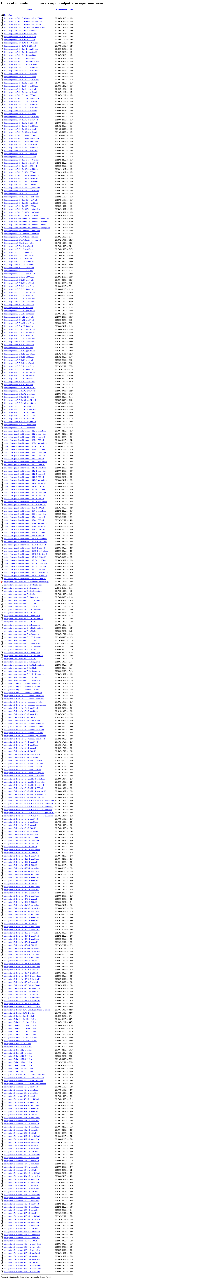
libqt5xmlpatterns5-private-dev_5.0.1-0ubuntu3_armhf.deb (26, 221)
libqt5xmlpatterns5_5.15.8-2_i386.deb (18, 385)
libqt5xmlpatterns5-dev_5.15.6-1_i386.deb (20, 157)
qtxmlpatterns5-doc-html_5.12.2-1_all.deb (20, 1019)
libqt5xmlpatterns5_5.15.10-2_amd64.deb (19, 388)
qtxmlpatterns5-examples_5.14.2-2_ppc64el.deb (22, 1173)
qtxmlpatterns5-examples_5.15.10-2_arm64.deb (22, 1235)
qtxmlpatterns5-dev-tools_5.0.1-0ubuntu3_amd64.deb (24, 696)
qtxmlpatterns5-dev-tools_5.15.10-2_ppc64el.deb (22, 976)
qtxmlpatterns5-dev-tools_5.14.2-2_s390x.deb (21, 911)
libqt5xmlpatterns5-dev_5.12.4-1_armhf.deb (20, 92)
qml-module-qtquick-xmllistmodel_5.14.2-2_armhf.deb (24, 474)
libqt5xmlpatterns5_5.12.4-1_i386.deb (18, 308)
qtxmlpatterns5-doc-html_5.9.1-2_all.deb (19, 1013)
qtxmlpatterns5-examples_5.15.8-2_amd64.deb (21, 1225)
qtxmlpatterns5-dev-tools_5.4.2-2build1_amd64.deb (23, 760)
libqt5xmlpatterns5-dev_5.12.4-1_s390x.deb (20, 101)
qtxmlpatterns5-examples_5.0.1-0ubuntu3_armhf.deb (24, 1078)
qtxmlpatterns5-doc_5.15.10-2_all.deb (18, 1068)
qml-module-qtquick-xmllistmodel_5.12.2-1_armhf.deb (24, 437)
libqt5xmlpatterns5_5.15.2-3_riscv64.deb (19, 354)
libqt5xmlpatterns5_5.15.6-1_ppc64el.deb (19, 372)
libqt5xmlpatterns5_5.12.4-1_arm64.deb (19, 302)
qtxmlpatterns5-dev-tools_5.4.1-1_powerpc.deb (22, 754)
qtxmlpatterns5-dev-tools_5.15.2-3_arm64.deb (21, 917)
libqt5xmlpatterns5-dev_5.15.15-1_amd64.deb (21, 197)
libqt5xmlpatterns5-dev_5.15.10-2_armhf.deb (21, 181)
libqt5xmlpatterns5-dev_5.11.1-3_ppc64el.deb (21, 61)
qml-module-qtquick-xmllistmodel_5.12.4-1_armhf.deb (24, 455)
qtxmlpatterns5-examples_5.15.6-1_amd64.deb (21, 1204)
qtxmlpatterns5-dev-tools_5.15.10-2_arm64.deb (22, 967)
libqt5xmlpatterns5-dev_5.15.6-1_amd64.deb (21, 148)
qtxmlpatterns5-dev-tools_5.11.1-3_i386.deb (20, 847)
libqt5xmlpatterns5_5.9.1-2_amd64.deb (19, 243)
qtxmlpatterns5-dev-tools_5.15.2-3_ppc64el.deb (22, 927)
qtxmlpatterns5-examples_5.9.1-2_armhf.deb (21, 1093)
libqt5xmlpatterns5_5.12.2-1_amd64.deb (19, 280)
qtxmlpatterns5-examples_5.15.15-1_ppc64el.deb (22, 1265)
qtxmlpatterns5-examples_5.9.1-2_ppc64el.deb (21, 1099)
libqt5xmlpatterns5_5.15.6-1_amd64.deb (19, 360)
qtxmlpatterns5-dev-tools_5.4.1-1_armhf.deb (20, 748)
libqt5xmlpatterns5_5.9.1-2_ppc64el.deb (19, 255)
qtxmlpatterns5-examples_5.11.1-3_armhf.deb (21, 1111)
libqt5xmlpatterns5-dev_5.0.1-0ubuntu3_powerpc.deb (24, 27)
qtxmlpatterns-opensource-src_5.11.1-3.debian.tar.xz (23, 600)
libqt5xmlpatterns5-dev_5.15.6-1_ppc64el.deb (21, 160)
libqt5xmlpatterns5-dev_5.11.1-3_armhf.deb (20, 55)
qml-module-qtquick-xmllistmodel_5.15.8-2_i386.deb (24, 536)
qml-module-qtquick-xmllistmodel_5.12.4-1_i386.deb (24, 459)
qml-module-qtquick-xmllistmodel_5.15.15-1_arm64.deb (25, 563)
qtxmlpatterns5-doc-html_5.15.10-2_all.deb (20, 1038)
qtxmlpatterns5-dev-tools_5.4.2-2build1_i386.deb (22, 770)
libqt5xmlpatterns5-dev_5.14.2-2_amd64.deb (21, 104)
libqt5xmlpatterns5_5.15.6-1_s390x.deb (19, 378)
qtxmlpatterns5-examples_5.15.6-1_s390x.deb (21, 1222)
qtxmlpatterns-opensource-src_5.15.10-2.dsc (20, 668)
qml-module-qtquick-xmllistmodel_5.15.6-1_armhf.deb (24, 517)
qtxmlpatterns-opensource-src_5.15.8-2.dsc (20, 659)
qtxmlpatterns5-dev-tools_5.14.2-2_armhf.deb (21, 899)
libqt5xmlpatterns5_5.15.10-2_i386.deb (19, 397)
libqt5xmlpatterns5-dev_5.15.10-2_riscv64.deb (21, 191)
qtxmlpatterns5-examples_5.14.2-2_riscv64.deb (22, 1176)
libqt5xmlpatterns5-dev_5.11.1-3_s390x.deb (20, 64)
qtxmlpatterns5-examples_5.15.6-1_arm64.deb (21, 1207)
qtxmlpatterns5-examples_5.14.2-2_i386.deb (20, 1170)
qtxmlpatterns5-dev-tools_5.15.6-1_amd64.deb (21, 936)
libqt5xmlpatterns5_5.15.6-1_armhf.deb (19, 366)
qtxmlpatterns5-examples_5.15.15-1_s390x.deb (22, 1272)
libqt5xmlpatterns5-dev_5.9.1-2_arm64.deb (20, 34)
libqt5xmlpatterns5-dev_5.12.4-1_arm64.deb (20, 89)
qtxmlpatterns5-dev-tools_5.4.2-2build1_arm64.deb (23, 763)
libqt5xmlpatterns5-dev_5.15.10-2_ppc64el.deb (22, 188)
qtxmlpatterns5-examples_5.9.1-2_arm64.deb (21, 1090)
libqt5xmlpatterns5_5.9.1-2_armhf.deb (18, 249)
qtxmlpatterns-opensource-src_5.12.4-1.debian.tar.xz (23, 619)
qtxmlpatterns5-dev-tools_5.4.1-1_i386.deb (20, 751)
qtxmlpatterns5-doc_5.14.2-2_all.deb (18, 1056)
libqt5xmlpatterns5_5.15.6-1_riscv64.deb (19, 375)
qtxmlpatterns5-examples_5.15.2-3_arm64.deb (21, 1185)
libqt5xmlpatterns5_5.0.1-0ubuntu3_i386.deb (21, 237)
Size (71, 9)
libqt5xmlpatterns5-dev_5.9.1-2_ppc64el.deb (21, 43)
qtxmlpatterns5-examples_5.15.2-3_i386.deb (20, 1192)
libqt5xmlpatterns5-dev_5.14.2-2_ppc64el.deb (21, 117)
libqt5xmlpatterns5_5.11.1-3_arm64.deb (19, 265)
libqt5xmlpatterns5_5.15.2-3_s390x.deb (19, 357)
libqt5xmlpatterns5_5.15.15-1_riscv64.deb (20, 425)
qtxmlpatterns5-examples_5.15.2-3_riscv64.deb (22, 1198)
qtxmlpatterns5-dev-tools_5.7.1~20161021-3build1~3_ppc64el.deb (29, 813)
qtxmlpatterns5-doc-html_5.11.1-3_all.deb (19, 1016)
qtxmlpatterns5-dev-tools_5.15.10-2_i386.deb (21, 973)
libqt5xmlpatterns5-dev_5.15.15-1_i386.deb (20, 206)
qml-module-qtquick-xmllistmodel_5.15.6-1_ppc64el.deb (25, 523)
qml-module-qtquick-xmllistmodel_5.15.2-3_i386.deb (24, 499)
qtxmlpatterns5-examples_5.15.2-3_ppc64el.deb (22, 1195)
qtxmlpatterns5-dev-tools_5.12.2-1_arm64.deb (21, 859)
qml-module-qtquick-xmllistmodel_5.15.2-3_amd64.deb (25, 489)
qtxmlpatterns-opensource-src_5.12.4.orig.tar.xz (22, 625)
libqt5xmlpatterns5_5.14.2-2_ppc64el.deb (19, 329)
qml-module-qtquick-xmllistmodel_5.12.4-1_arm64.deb (25, 452)
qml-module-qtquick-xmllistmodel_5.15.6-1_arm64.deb (25, 514)
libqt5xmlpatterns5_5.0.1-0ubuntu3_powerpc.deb (22, 240)
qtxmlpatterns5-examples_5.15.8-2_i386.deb (20, 1228)
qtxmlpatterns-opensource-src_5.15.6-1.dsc (20, 650)
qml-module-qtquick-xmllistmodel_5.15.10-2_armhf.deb (25, 545)
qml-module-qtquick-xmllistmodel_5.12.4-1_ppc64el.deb (25, 462)
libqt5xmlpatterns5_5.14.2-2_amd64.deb (19, 317)
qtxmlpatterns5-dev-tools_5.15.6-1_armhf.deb (21, 942)
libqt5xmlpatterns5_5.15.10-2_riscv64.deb (20, 403)
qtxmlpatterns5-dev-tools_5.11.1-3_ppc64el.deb (22, 850)
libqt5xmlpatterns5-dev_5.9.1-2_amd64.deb (20, 30)
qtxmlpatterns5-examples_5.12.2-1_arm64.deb (21, 1127)
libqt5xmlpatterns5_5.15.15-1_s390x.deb (19, 428)
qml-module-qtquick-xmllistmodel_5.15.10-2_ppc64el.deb (26, 551)
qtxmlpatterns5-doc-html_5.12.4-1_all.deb (20, 1022)
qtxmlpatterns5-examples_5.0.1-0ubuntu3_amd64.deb (24, 1074)
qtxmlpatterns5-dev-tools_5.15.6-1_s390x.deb (21, 954)
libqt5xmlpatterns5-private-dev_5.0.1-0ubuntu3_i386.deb (25, 225)
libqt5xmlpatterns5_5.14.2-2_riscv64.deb (19, 332)
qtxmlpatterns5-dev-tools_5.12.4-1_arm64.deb (21, 877)
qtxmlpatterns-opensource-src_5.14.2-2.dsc (20, 631)
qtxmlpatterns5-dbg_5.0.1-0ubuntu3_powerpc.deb (23, 693)
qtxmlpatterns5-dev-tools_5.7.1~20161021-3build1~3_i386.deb (28, 810)
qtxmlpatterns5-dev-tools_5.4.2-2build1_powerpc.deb (24, 773)
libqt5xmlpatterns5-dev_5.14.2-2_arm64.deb (20, 107)
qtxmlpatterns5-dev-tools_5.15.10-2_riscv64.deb (22, 979)
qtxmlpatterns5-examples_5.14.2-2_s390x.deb (21, 1179)
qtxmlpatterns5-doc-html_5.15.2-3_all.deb (20, 1028)
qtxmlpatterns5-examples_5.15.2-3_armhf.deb (21, 1188)
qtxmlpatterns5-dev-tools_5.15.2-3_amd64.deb (21, 914)
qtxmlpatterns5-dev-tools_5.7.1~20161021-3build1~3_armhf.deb (28, 807)
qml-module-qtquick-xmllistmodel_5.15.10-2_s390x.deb (25, 557)
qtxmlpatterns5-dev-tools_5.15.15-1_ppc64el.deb (22, 998)
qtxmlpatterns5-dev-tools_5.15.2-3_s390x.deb (21, 933)
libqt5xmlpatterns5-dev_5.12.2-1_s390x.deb (20, 83)
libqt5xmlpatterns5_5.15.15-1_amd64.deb (19, 409)
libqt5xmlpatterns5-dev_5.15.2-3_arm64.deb (20, 129)
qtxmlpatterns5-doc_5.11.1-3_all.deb (18, 1047)
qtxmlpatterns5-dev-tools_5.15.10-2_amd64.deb (22, 964)
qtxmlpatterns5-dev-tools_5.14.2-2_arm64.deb (21, 896)
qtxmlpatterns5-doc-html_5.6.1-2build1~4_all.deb (22, 1007)
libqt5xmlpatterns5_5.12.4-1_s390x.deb (19, 314)
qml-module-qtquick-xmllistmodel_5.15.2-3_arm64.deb (25, 492)
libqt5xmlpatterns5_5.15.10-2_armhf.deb (19, 394)
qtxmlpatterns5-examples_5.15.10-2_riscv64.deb (22, 1247)
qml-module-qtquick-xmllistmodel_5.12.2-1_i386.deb (24, 440)
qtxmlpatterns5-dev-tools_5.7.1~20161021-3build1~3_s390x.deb (28, 816)
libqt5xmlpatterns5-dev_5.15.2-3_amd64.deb (21, 126)
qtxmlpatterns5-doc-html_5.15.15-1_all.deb (20, 1041)
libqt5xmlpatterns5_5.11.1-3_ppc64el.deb (19, 274)
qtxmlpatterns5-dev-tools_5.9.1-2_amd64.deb (21, 819)
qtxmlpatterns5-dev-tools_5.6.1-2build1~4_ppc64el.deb (25, 794)
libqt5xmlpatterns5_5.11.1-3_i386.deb (18, 271)
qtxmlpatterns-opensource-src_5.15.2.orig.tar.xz (22, 643)
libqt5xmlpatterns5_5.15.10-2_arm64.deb (19, 391)
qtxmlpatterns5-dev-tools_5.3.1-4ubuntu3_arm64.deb (24, 726)
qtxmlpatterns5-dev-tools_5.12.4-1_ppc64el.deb (22, 887)
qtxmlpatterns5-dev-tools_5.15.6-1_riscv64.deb (22, 951)
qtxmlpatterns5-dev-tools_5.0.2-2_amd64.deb (21, 708)
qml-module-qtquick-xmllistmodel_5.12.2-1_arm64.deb (25, 434)
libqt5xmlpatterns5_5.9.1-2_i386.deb (18, 252)
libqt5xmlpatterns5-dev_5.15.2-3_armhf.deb (20, 132)
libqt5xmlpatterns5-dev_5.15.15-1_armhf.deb (21, 203)
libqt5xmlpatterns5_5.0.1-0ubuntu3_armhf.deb (21, 234)
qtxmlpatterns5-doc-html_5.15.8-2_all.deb (20, 1034)
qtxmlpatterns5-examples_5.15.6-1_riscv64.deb (22, 1219)
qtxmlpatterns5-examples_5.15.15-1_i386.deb (21, 1262)
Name (29, 9)
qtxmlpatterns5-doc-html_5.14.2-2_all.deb (20, 1025)
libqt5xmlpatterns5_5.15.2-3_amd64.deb (19, 338)
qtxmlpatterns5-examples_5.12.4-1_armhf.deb (21, 1148)
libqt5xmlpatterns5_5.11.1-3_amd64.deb (19, 261)
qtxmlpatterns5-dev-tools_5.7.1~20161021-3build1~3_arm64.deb (28, 803)
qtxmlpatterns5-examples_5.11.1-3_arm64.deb (21, 1108)
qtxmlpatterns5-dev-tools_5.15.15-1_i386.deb (21, 994)
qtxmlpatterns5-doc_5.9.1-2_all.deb (17, 1044)
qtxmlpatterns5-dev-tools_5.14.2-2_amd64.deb (21, 893)
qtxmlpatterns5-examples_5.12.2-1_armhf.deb (21, 1130)
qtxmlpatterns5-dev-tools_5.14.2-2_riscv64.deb (22, 908)
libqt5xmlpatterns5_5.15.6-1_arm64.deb (19, 363)
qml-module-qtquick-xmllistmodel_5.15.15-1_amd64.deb (25, 560)
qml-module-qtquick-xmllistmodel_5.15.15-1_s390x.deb (25, 579)
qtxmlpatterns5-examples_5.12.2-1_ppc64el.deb (22, 1136)
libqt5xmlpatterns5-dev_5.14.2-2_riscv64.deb (21, 120)
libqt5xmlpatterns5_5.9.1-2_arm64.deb (18, 246)
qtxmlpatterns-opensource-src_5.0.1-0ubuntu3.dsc (23, 585)
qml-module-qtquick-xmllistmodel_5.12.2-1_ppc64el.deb (25, 443)
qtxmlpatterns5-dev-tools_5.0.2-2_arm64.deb (21, 711)
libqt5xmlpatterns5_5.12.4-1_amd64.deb (19, 298)
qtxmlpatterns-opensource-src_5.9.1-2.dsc (19, 594)
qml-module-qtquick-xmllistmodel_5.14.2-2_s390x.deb (24, 486)
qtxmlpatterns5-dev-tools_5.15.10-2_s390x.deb (22, 982)
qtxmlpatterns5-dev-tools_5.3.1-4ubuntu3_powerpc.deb (25, 736)
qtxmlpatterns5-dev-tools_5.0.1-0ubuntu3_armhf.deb (24, 699)
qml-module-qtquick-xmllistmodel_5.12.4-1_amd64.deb (25, 449)
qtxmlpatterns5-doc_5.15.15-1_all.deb (18, 1071)
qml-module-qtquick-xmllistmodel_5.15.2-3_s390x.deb (24, 508)
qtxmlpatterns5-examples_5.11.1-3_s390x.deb (21, 1121)
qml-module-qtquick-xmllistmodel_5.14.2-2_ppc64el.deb (25, 480)
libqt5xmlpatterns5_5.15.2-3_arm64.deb (19, 342)
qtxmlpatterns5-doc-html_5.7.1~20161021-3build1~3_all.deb (27, 1010)
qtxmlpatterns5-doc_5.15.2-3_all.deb (18, 1059)
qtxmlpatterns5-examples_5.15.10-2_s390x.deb (22, 1250)
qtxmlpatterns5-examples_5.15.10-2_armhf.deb (22, 1238)
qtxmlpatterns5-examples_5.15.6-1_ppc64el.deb (22, 1216)
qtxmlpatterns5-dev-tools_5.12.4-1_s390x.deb (21, 890)
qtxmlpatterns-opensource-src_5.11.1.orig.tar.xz (22, 606)
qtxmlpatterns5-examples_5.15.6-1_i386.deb (20, 1213)
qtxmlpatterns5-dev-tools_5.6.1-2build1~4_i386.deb (23, 788)
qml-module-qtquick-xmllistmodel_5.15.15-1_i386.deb (24, 569)
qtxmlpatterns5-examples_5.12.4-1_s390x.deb (21, 1158)
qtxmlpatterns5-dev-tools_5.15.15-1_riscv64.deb (22, 1001)
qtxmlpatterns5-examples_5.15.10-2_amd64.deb (22, 1232)
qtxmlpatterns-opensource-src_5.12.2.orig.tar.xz (22, 616)
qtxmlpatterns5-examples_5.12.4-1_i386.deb (20, 1151)
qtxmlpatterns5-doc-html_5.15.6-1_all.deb (20, 1031)
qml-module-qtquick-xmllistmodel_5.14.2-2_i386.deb (24, 477)
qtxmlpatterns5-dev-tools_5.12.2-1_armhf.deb (21, 862)
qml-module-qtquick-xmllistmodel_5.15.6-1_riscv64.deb (25, 526)
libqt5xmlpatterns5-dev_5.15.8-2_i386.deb (20, 172)
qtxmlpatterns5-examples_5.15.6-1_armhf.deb (21, 1210)
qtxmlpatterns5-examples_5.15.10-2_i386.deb (21, 1241)
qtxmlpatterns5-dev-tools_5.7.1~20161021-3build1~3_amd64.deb (29, 800)
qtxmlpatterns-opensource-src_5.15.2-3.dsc (20, 640)
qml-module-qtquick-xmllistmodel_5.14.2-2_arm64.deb (25, 471)
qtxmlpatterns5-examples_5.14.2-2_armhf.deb (21, 1167)
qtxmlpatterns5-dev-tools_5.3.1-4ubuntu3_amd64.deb (24, 723)
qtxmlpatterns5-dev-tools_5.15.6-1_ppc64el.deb (22, 948)
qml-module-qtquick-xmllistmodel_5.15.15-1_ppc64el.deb (26, 573)
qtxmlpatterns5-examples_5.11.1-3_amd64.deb (21, 1105)
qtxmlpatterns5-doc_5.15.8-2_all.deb (18, 1065)
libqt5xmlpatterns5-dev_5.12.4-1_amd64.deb (21, 86)
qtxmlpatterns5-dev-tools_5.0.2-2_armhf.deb (20, 714)
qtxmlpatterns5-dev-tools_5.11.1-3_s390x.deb (21, 853)
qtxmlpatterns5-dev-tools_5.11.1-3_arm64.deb (21, 840)
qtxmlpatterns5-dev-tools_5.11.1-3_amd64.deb (21, 837)
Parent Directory (10, 15)
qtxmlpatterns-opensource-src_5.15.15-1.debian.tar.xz (24, 674)
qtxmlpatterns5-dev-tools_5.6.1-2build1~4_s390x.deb (24, 797)
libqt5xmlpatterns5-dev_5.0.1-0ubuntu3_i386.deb (22, 24)
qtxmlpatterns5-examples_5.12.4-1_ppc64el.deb (22, 1155)
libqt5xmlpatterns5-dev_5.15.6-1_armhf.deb (20, 154)
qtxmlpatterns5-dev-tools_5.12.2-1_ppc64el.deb (22, 868)
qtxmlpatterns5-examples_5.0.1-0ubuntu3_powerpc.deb (25, 1084)
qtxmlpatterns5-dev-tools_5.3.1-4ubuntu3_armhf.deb (24, 730)
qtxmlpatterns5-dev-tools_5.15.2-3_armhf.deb (21, 921)
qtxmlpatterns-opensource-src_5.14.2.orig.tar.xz (22, 634)
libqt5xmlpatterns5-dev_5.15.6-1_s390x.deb (20, 166)
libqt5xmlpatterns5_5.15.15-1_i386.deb (19, 419)
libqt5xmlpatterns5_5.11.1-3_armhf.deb (19, 268)
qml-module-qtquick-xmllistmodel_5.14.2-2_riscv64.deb (25, 483)
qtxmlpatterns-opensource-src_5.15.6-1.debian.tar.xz (23, 646)
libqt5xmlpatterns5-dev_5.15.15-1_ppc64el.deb (22, 209)
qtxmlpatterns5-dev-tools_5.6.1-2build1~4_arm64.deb (24, 782)
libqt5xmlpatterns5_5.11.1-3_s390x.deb (19, 277)
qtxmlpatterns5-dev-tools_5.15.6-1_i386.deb (20, 945)
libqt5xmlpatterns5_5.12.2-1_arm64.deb (19, 283)
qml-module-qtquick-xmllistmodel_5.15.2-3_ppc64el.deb (25, 502)
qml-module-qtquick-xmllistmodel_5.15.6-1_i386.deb (24, 520)
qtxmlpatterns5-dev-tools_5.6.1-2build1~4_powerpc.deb (25, 791)
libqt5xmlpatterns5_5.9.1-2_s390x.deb (18, 258)
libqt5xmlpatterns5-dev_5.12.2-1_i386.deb (20, 77)
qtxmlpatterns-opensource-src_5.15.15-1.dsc (20, 677)
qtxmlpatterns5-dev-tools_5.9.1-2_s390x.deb (21, 834)
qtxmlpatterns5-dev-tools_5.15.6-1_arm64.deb (21, 939)
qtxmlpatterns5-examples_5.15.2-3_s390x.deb (21, 1201)
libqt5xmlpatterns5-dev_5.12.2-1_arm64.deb (20, 71)
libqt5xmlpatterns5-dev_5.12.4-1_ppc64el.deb (21, 98)
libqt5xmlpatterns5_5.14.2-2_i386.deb (18, 326)
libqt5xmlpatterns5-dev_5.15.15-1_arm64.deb (21, 200)
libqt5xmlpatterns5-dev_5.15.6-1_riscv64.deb (21, 163)
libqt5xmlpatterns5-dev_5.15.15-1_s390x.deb (21, 215)
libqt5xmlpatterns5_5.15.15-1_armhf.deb (19, 415)
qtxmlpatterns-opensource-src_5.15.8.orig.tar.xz (22, 662)
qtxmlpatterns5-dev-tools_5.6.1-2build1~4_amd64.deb (24, 779)
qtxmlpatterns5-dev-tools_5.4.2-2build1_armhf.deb (23, 767)
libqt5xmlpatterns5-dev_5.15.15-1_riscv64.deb (21, 212)
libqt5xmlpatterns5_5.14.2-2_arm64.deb (19, 320)
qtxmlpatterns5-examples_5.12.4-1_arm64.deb (21, 1145)
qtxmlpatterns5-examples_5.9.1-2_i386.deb (20, 1096)
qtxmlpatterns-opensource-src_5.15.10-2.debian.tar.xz (24, 665)
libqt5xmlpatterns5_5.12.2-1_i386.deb (18, 289)
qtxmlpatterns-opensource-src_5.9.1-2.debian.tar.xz (23, 591)
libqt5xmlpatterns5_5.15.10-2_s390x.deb (19, 406)
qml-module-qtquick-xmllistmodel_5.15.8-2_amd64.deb (25, 532)
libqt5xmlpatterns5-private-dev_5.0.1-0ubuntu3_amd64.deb (26, 218)
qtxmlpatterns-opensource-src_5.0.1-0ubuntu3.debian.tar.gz (26, 582)
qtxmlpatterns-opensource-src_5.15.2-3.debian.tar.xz (23, 637)
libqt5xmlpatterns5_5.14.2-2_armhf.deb (19, 323)
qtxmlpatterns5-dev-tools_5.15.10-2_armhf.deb (21, 970)
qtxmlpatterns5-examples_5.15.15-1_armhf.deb (22, 1259)
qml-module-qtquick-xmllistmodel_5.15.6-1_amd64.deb (25, 511)
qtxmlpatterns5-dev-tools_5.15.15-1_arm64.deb (22, 988)
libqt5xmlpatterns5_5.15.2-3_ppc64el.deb (19, 351)
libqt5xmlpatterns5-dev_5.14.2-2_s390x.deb (20, 123)
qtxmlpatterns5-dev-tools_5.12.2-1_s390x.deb (21, 871)
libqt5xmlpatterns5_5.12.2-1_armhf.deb (19, 286)
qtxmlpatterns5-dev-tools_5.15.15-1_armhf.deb (21, 991)
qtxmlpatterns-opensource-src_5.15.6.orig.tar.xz (22, 653)
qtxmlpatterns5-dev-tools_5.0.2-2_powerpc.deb (22, 720)
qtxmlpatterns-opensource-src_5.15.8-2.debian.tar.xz (23, 656)
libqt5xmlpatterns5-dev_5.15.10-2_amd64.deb (21, 175)
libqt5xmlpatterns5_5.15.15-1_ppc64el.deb (20, 422)
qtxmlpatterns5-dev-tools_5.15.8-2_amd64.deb (21, 957)
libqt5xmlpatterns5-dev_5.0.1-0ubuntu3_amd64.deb (23, 18)
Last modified (61, 9)
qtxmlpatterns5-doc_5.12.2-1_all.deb (18, 1050)
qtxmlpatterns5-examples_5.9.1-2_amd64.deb (21, 1087)
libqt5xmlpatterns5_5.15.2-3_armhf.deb (19, 345)
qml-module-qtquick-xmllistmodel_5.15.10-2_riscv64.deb (25, 554)
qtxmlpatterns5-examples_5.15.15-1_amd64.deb (22, 1253)
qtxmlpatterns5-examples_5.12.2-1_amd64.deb (21, 1124)
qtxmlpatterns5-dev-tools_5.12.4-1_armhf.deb (21, 880)
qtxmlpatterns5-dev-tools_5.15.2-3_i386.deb (20, 924)
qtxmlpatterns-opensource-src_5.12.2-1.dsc (20, 613)
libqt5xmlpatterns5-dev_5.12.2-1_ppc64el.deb (21, 80)
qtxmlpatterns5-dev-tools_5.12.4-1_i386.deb (20, 884)
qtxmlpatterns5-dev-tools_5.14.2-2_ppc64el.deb (22, 905)
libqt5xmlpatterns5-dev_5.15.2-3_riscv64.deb (21, 141)
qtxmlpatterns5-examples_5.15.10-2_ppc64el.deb (22, 1244)
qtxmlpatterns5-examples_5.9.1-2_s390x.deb (21, 1102)
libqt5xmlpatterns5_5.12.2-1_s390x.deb (19, 295)
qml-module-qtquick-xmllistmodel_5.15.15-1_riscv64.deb (25, 576)
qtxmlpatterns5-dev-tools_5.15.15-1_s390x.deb (22, 1004)
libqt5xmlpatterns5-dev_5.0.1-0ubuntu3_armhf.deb (23, 21)
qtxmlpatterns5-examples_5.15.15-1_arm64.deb (22, 1256)
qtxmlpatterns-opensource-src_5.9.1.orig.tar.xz (21, 597)
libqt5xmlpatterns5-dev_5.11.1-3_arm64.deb (20, 52)
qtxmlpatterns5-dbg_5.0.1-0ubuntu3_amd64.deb (22, 683)
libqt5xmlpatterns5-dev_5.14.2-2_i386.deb (20, 114)
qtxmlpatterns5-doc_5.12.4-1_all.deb (18, 1053)
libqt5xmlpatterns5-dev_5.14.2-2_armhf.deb (20, 111)
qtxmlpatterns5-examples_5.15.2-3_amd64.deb (21, 1182)
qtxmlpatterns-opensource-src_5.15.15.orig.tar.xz (22, 680)
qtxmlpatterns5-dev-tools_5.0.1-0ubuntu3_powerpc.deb (25, 705)
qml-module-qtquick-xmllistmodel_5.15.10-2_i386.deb (24, 548)
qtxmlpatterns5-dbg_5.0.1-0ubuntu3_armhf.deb (22, 686)
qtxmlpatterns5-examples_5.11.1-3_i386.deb (20, 1115)
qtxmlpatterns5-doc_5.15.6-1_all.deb (18, 1062)
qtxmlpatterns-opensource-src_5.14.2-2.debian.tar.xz (23, 628)
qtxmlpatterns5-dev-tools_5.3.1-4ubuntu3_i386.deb (23, 733)
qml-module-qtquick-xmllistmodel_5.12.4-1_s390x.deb (24, 465)
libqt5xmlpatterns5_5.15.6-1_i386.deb (18, 369)
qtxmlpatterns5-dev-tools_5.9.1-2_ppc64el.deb (21, 831)
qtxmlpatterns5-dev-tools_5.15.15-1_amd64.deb (22, 985)
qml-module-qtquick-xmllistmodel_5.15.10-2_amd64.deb (25, 539)
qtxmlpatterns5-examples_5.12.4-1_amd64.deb (21, 1142)
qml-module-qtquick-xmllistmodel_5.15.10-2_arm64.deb (25, 542)
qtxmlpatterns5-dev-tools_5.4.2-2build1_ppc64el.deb (24, 776)
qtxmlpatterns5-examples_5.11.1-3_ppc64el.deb (22, 1118)
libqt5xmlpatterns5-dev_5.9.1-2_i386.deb (19, 40)
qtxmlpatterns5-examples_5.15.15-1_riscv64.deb (22, 1269)
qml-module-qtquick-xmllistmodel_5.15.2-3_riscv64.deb (25, 505)
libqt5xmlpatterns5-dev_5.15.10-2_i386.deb (20, 184)
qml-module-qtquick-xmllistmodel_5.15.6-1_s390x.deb (24, 529)
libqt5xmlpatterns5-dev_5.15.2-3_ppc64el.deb (21, 138)
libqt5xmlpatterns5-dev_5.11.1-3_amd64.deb (21, 49)
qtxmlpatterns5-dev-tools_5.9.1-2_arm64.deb (21, 822)
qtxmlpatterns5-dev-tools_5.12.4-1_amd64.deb (21, 874)
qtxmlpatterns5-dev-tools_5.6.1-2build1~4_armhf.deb (24, 785)
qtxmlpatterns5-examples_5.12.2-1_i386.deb (20, 1133)
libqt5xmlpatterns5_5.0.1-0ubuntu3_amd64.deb (22, 231)
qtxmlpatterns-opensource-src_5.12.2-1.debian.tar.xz (23, 609)
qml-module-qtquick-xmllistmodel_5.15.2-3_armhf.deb (24, 496)
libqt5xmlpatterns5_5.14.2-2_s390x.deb (19, 335)
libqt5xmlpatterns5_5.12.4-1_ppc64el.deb (19, 311)
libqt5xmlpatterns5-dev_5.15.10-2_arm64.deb (21, 178)
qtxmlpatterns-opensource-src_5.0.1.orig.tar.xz (21, 588)
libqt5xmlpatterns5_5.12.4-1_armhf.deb (19, 305)
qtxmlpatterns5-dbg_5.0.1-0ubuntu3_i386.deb (21, 690)
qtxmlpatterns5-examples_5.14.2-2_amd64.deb (21, 1161)
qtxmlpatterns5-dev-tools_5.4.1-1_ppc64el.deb (21, 757)
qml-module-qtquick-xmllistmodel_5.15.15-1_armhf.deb (25, 566)
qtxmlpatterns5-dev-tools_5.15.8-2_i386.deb (20, 961)
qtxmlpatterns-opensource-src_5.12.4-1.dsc (20, 622)
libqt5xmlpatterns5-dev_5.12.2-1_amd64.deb (21, 67)
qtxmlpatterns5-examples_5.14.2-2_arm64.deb (21, 1164)
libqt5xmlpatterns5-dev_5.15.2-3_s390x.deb (20, 144)
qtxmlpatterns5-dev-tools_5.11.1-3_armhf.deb (21, 844)
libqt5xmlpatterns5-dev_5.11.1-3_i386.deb (20, 58)
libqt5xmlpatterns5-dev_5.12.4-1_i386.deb (20, 95)
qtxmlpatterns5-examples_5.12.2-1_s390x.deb (21, 1139)
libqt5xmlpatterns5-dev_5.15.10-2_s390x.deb (21, 194)
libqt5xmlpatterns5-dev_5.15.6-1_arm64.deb (20, 151)
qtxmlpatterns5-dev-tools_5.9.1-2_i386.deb (20, 828)
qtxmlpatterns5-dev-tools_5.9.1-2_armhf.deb (20, 825)
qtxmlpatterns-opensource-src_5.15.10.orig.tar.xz (22, 671)
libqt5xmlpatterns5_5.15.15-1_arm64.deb (19, 412)
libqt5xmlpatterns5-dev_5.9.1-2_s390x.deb (20, 46)
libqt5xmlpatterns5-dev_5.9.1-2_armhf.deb (20, 37)
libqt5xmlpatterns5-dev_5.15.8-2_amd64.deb (21, 169)
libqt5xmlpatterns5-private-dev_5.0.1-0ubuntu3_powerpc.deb (27, 228)
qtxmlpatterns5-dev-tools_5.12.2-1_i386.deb (20, 865)
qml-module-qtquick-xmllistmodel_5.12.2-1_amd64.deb (25, 431)
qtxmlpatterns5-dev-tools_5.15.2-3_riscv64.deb (22, 930)
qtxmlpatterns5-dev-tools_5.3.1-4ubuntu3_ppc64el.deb (24, 739)
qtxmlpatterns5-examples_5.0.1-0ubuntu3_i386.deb (23, 1081)
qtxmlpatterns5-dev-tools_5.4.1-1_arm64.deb (21, 745)
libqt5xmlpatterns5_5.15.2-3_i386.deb (18, 348)
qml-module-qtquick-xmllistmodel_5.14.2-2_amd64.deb (25, 468)
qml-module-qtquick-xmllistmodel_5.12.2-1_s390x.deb (24, 446)
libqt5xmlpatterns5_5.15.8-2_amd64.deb (19, 382)
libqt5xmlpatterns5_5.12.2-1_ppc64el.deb (19, 292)
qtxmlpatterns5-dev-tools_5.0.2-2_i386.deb (20, 717)
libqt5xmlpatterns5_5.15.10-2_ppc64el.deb (20, 400)
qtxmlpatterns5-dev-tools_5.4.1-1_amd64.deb (21, 742)
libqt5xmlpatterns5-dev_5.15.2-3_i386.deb (20, 135)
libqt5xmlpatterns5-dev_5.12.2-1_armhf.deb (20, 74)
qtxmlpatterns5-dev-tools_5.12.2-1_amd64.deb (21, 856)
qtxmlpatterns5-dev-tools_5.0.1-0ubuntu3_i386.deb (23, 702)
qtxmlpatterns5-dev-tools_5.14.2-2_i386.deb (20, 902)
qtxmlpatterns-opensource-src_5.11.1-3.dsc (20, 603)
